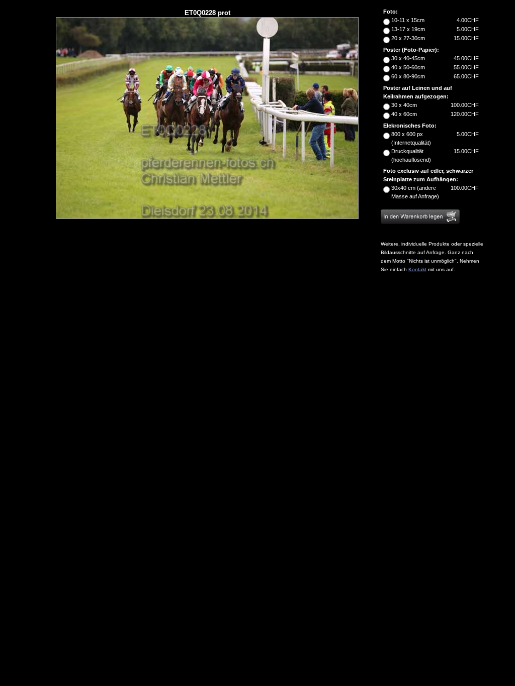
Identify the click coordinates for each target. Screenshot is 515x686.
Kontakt (417, 269)
